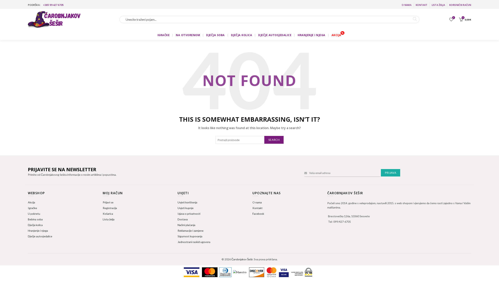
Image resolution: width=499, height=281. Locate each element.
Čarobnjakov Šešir (242, 259)
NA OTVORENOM (188, 35)
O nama (406, 5)
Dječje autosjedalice (40, 236)
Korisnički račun (460, 5)
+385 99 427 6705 (53, 5)
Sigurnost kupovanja (190, 236)
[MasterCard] (210, 272)
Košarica (108, 213)
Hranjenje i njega (38, 230)
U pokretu (34, 213)
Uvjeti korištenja (187, 202)
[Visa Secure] (284, 272)
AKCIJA (336, 35)
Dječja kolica (35, 225)
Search (274, 139)
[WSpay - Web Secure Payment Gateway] (301, 272)
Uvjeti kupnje (186, 208)
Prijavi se (108, 202)
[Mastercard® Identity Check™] (272, 272)
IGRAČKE (163, 35)
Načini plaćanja (186, 225)
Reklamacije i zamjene (190, 230)
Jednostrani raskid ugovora (194, 242)
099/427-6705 (342, 221)
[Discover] (257, 272)
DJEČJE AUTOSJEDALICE (274, 35)
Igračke (32, 208)
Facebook (258, 213)
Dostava (183, 219)
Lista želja (438, 5)
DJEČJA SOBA (215, 35)
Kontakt (421, 5)
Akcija (31, 202)
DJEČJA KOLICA (241, 35)
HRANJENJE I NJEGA (311, 35)
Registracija (110, 208)
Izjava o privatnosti (189, 213)
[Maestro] (240, 272)
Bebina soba (35, 219)
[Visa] (192, 272)
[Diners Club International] (225, 272)
